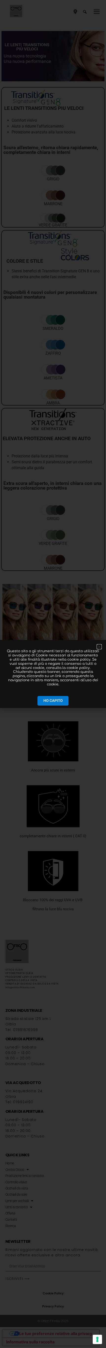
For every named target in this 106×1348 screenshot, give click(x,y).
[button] (99, 647)
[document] (53, 674)
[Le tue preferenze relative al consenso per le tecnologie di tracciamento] (97, 1339)
